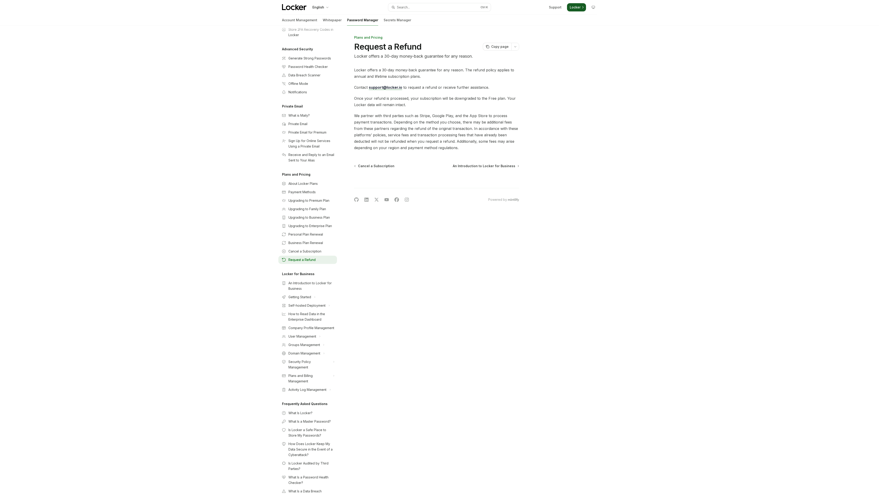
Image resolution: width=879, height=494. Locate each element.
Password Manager (362, 20)
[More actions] (515, 47)
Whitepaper (332, 20)
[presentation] (311, 260)
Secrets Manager (397, 20)
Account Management (299, 20)
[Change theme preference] (593, 7)
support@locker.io (385, 87)
